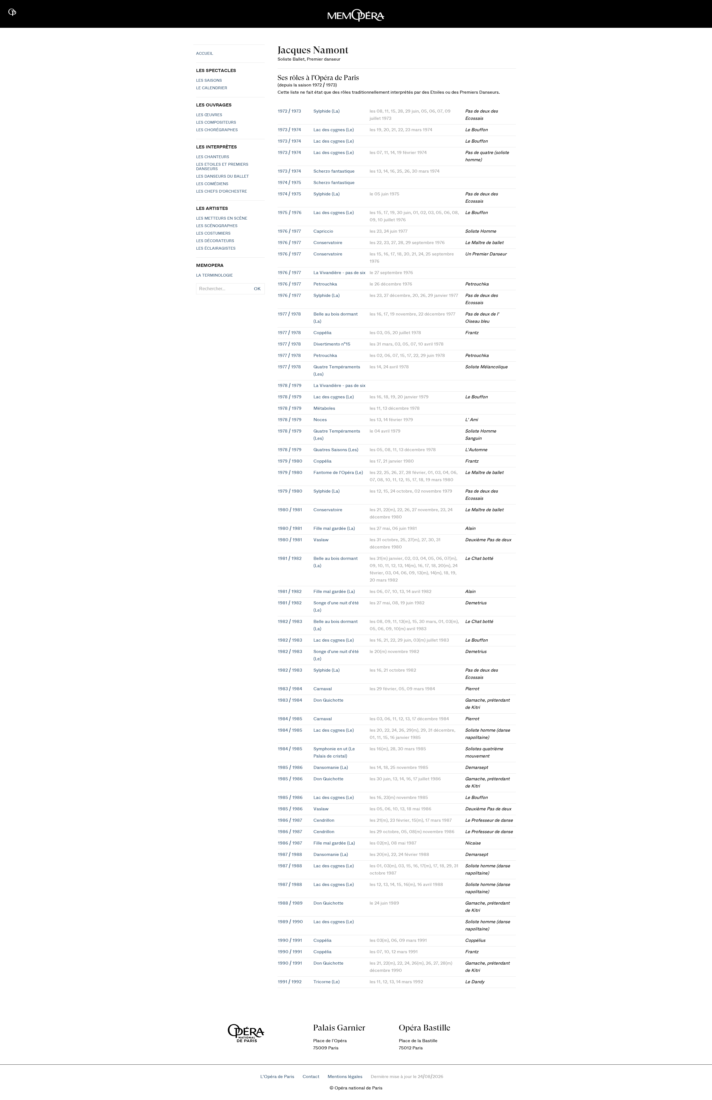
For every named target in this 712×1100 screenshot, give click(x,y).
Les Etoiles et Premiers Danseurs (222, 167)
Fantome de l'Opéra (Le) (338, 472)
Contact (311, 1076)
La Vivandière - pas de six (339, 272)
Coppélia (322, 333)
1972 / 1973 (289, 111)
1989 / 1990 (290, 922)
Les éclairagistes (216, 248)
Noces (320, 420)
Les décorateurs (215, 241)
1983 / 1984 (290, 689)
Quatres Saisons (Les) (335, 450)
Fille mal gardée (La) (334, 528)
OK (257, 289)
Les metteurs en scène (221, 218)
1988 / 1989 (290, 903)
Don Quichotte (328, 700)
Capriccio (323, 231)
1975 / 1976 (289, 212)
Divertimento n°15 (331, 344)
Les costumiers (213, 233)
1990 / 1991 (290, 940)
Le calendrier (211, 88)
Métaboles (324, 408)
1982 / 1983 (290, 621)
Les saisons (209, 81)
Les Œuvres (209, 115)
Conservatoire (327, 242)
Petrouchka (325, 284)
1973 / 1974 (289, 130)
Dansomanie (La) (330, 767)
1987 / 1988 (290, 854)
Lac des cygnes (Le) (333, 130)
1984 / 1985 (290, 719)
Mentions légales (345, 1076)
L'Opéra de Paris (277, 1076)
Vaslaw (320, 540)
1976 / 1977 (289, 231)
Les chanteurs (212, 157)
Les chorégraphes (217, 130)
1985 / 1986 (290, 767)
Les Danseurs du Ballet (222, 176)
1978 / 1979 (289, 385)
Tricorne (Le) (326, 982)
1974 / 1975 (289, 182)
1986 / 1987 (290, 820)
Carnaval (322, 689)
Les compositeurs (216, 123)
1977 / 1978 (289, 314)
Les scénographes (217, 226)
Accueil (204, 54)
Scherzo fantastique (334, 171)
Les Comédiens (212, 184)
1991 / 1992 (289, 982)
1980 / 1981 (290, 510)
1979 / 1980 (290, 461)
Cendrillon (323, 820)
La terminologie (214, 275)
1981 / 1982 (289, 558)
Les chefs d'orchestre (221, 191)
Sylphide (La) (326, 111)
